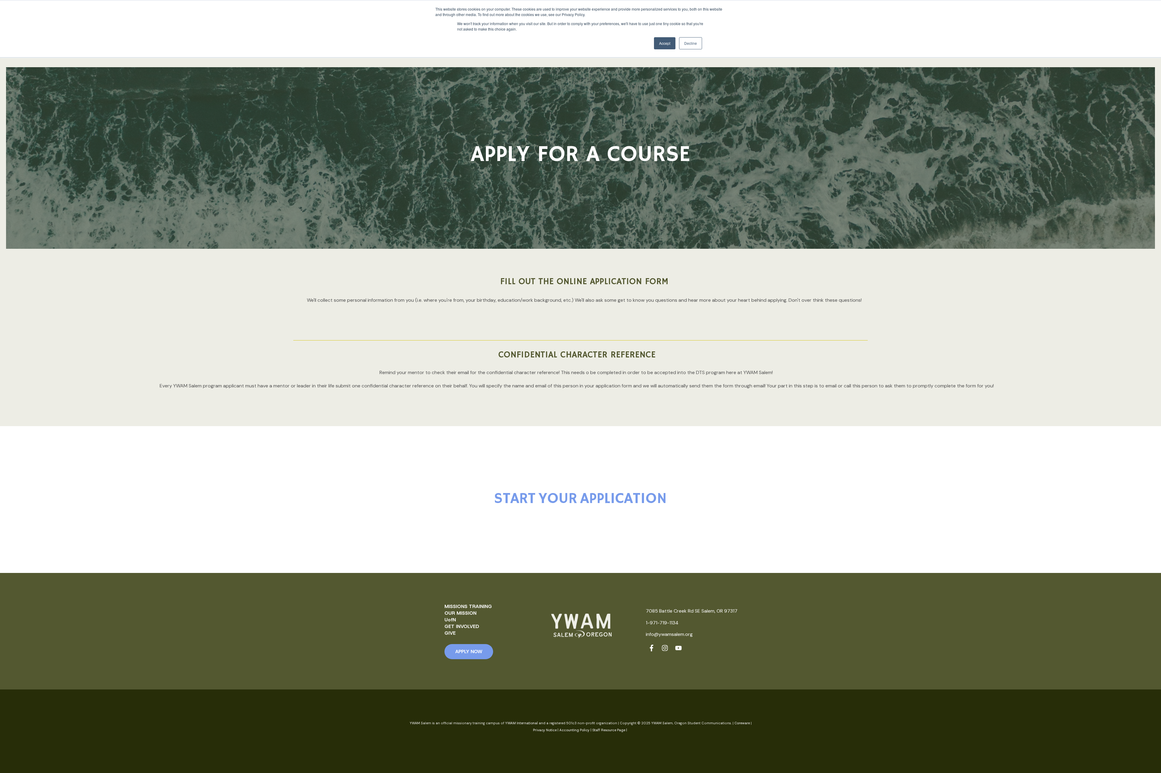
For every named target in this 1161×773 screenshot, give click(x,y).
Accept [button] (664, 43)
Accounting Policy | (575, 730)
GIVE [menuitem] (450, 633)
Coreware (742, 723)
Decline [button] (690, 43)
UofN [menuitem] (450, 620)
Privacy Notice (545, 730)
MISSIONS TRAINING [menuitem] (468, 606)
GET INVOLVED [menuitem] (461, 626)
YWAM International (521, 723)
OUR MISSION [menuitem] (460, 613)
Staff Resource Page (608, 730)
